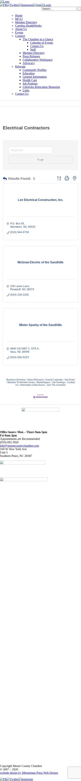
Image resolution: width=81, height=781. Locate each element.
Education (29, 73)
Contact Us (37, 46)
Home (18, 15)
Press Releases (31, 56)
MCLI (19, 18)
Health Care (30, 80)
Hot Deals (70, 379)
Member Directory (26, 22)
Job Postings (30, 83)
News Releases (36, 379)
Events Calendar (54, 379)
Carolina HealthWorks (28, 25)
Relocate (20, 66)
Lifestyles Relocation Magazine (41, 87)
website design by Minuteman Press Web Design (29, 772)
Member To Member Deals (21, 382)
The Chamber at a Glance (38, 39)
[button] (5, 179)
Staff (33, 49)
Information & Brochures (32, 385)
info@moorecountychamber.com (19, 445)
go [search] (42, 159)
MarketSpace (43, 382)
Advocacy (29, 63)
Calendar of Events (41, 42)
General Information (35, 76)
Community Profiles (35, 70)
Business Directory (16, 379)
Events (19, 32)
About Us (21, 29)
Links (26, 90)
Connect (20, 35)
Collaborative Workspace (38, 59)
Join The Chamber (56, 385)
